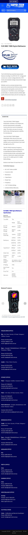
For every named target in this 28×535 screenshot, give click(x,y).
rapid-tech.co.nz (8, 501)
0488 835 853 (9, 471)
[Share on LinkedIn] (13, 105)
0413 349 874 (9, 386)
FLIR (2, 43)
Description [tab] (5, 116)
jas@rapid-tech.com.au (10, 369)
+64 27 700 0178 (9, 497)
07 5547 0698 (8, 428)
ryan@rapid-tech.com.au (10, 357)
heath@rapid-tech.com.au (11, 432)
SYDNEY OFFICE (5, 377)
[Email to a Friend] (8, 105)
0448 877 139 (9, 341)
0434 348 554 (9, 430)
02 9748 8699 (8, 384)
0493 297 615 (9, 367)
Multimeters (8, 43)
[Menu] (2, 5)
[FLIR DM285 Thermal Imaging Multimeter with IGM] (14, 302)
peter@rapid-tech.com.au (10, 388)
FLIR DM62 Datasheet (11, 99)
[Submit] (25, 10)
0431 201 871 (9, 410)
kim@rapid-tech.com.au (10, 456)
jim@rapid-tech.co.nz (9, 499)
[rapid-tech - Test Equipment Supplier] (15, 5)
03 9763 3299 (8, 339)
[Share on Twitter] (5, 105)
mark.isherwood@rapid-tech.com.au (13, 412)
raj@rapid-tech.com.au (10, 343)
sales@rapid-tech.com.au (10, 473)
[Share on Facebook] (2, 105)
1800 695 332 (8, 470)
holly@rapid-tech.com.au (11, 517)
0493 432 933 (9, 355)
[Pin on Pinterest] (10, 105)
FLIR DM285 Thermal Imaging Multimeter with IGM (13, 317)
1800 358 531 (8, 454)
